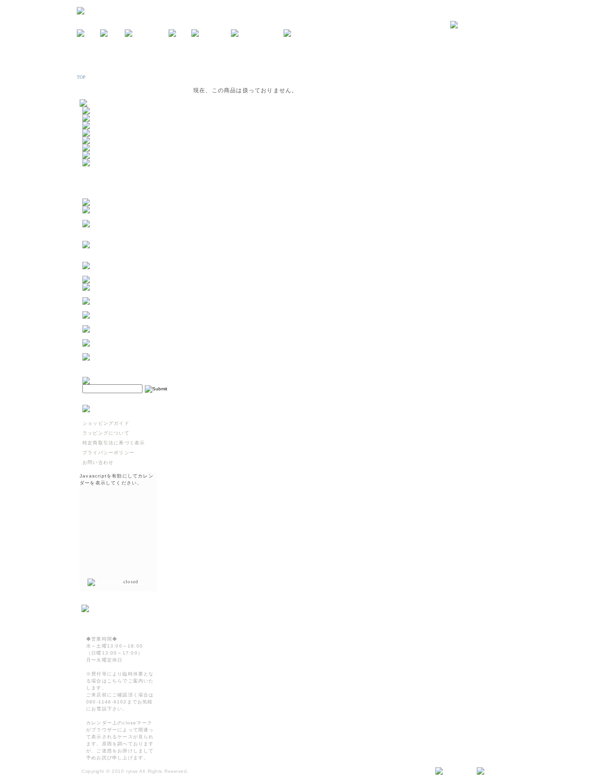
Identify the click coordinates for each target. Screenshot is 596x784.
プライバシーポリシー (108, 452)
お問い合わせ (98, 462)
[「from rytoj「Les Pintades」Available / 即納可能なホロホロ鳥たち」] (128, 258)
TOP (81, 77)
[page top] (494, 771)
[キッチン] (96, 110)
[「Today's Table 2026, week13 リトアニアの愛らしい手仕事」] (128, 349)
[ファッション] (101, 147)
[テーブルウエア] (104, 118)
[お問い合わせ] (484, 25)
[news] (88, 33)
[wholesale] (303, 33)
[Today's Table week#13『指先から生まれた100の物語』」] (128, 335)
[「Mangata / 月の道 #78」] (120, 279)
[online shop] (147, 33)
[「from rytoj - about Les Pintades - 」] (128, 216)
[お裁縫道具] (99, 155)
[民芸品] (94, 133)
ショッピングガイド (105, 423)
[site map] (452, 771)
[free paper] (211, 33)
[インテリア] (99, 125)
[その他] (94, 162)
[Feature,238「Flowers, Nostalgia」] (128, 363)
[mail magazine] (257, 33)
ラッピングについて (105, 433)
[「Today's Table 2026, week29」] (128, 272)
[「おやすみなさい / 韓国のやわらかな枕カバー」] (128, 307)
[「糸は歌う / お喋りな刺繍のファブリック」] (128, 321)
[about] (112, 33)
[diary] (180, 33)
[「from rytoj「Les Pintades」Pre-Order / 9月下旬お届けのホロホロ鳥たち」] (128, 237)
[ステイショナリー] (107, 140)
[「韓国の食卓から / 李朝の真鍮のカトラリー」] (128, 293)
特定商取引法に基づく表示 (113, 442)
